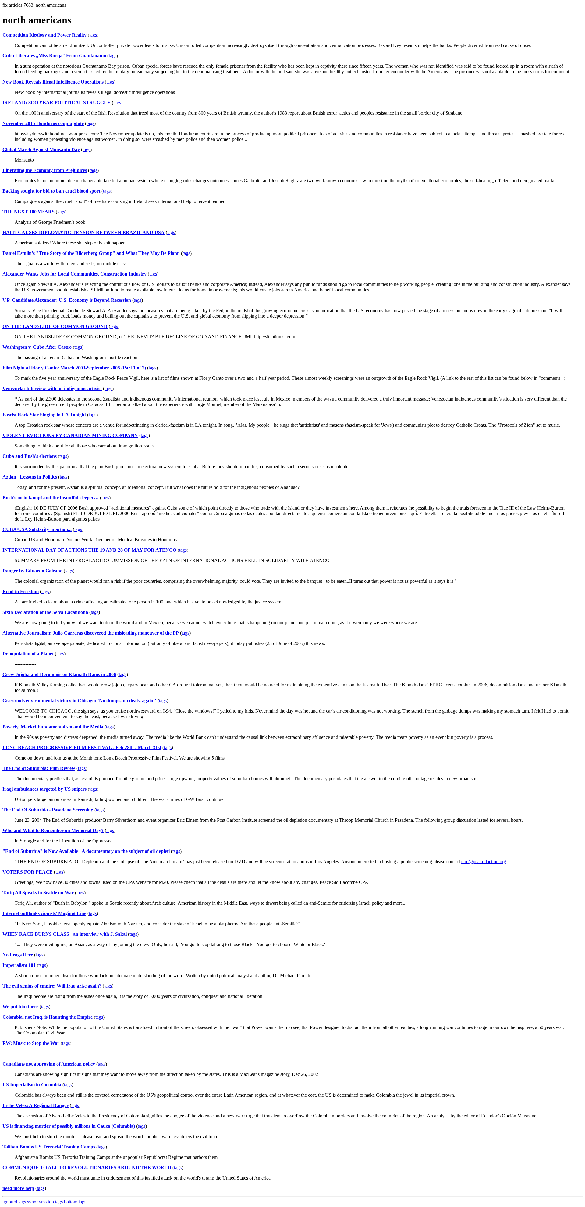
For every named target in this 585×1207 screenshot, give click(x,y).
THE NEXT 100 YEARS (28, 211)
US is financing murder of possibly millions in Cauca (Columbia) (68, 1126)
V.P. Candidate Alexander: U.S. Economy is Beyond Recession (66, 300)
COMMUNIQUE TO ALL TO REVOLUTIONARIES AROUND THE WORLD (86, 1167)
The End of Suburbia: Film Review (38, 768)
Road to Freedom (20, 591)
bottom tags (75, 1201)
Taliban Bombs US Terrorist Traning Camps (48, 1146)
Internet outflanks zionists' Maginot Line (44, 913)
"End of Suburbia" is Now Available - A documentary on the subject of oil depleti (86, 851)
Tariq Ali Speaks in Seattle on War (38, 892)
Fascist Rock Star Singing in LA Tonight (44, 414)
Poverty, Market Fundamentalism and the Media (52, 726)
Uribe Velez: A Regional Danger (35, 1105)
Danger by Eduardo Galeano (32, 570)
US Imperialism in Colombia (31, 1084)
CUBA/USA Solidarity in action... (37, 529)
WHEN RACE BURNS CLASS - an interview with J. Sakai (64, 934)
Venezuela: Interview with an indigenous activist (52, 388)
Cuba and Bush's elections (29, 456)
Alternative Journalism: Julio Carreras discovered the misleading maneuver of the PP (90, 633)
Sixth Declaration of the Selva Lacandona (45, 612)
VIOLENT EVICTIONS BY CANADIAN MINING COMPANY (70, 435)
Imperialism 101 (19, 965)
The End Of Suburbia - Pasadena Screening (47, 809)
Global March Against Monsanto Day (41, 149)
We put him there (20, 1006)
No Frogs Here (17, 954)
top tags (55, 1201)
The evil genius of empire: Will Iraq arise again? (51, 985)
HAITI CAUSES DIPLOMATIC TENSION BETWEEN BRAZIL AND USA (83, 232)
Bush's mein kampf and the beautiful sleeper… (50, 497)
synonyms (37, 1201)
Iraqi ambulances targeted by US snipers (44, 789)
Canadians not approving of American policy (48, 1063)
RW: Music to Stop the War (30, 1043)
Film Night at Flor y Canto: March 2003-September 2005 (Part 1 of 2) (74, 367)
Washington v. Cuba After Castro (37, 347)
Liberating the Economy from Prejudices (44, 170)
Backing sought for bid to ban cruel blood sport (51, 191)
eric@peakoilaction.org (483, 861)
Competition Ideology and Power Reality (44, 34)
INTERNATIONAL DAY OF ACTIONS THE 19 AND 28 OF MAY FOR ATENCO (89, 550)
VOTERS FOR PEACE (27, 871)
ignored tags (14, 1201)
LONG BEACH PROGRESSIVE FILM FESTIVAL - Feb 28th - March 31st (81, 747)
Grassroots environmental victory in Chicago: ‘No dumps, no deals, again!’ (79, 700)
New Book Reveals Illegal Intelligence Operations (53, 81)
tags (93, 34)
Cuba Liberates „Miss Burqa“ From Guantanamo (54, 55)
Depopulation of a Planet (28, 653)
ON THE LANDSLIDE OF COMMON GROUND (55, 326)
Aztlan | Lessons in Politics (29, 476)
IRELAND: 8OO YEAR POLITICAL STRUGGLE (56, 102)
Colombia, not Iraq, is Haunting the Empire (47, 1017)
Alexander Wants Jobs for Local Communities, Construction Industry (74, 273)
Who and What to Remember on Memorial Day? (53, 830)
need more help (18, 1188)
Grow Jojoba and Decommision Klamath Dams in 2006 (59, 674)
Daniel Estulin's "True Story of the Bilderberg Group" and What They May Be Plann (91, 253)
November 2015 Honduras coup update (43, 123)
